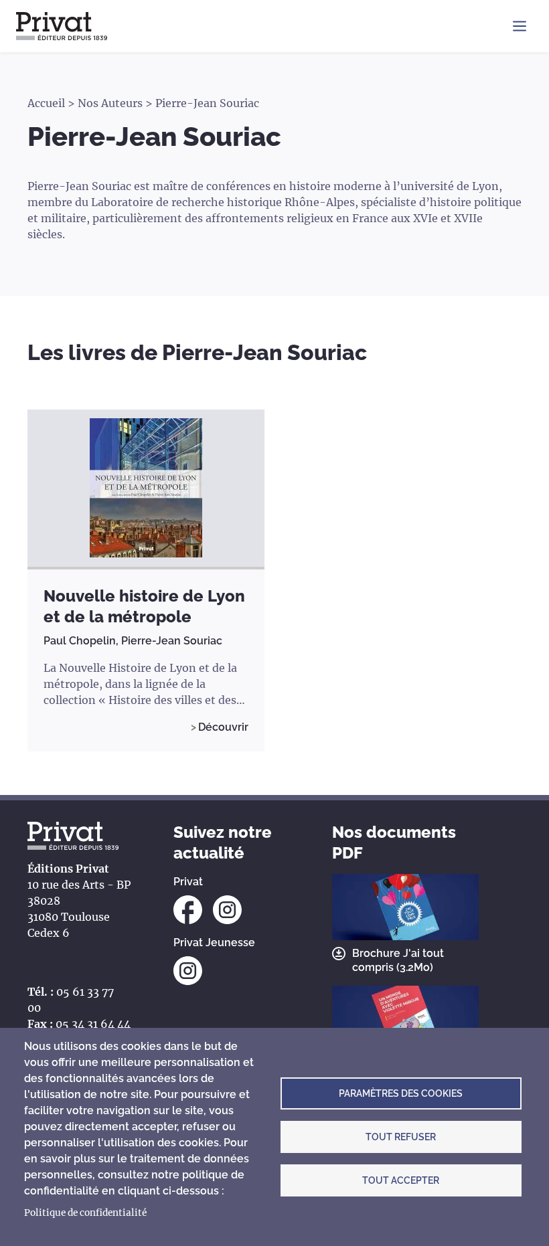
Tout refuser (401, 1137)
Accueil (46, 103)
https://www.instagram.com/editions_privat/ (227, 909)
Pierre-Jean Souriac (171, 640)
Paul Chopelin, (82, 640)
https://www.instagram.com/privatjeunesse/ (187, 970)
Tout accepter (400, 1180)
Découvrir (223, 727)
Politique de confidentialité (85, 1213)
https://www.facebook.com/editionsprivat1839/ (187, 909)
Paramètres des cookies (401, 1093)
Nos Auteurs (110, 103)
